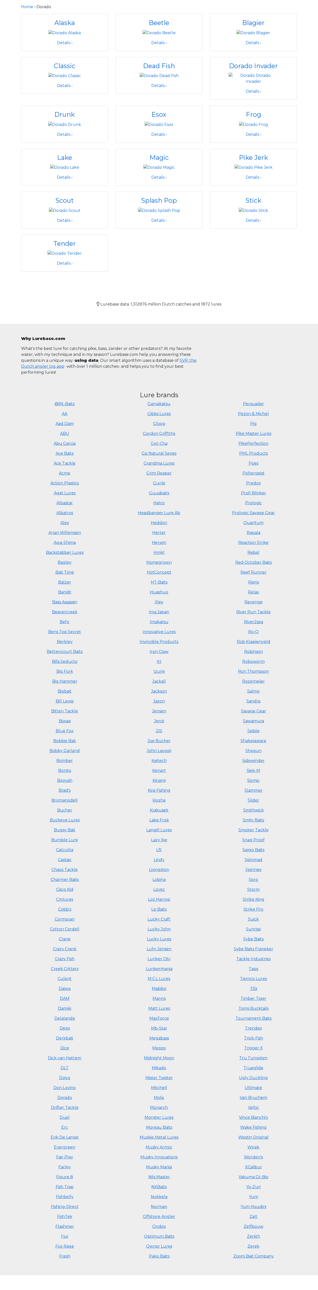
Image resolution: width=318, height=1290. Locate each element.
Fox (64, 1236)
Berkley (65, 641)
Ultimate (253, 1087)
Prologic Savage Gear (253, 512)
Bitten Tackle (64, 711)
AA (64, 413)
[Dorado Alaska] (64, 32)
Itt (159, 661)
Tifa (253, 988)
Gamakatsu (159, 403)
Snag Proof (253, 840)
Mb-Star (159, 1028)
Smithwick (253, 810)
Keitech (159, 760)
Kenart (159, 770)
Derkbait (64, 1038)
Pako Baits (159, 1256)
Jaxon (159, 701)
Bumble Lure (64, 840)
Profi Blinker (253, 493)
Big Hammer (64, 681)
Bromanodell (64, 800)
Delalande (64, 1018)
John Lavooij (159, 750)
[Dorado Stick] (253, 210)
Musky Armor (159, 1147)
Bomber (64, 760)
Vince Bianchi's (253, 1117)
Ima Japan (159, 612)
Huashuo (159, 592)
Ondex (159, 1226)
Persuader (253, 403)
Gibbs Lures (159, 413)
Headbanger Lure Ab (159, 512)
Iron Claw (159, 651)
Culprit (65, 978)
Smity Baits (253, 820)
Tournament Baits (254, 1018)
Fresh (64, 1256)
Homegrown (159, 562)
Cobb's (64, 909)
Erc (64, 1127)
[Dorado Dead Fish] (159, 75)
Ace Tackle (65, 463)
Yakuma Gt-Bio (253, 1177)
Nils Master (159, 1177)
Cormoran (65, 919)
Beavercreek (65, 612)
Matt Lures (159, 1008)
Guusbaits (159, 493)
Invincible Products (159, 641)
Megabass (159, 1038)
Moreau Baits (159, 1127)
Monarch (159, 1107)
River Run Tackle (253, 612)
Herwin (159, 542)
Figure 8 (64, 1177)
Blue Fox (65, 731)
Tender (64, 243)
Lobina (159, 879)
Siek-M (253, 770)
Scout (64, 200)
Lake (64, 157)
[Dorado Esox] (159, 124)
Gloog (159, 423)
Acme (64, 473)
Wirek (253, 1147)
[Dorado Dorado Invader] (253, 78)
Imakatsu (159, 621)
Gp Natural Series (159, 453)
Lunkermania (159, 968)
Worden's (253, 1157)
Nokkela (159, 1196)
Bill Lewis (65, 701)
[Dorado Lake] (64, 167)
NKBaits (159, 1186)
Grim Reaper (159, 473)
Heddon (159, 522)
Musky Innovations (159, 1157)
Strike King (253, 899)
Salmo (253, 691)
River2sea (253, 621)
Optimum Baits (159, 1236)
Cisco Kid (64, 889)
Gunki (159, 483)
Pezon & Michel (253, 413)
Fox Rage (64, 1246)
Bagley (65, 562)
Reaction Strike (253, 542)
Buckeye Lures (65, 820)
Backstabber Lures (64, 552)
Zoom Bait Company (253, 1256)
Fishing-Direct (65, 1206)
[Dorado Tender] (64, 253)
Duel (65, 1117)
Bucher (64, 810)
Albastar (64, 503)
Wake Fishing (253, 1127)
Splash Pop (159, 200)
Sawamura (253, 721)
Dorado (64, 1097)
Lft (159, 849)
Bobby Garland (64, 750)
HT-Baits (159, 582)
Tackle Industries (253, 958)
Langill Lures (159, 830)
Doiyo (64, 1077)
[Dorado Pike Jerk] (254, 167)
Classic (64, 66)
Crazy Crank (65, 949)
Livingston (159, 869)
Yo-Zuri (253, 1186)
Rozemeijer (253, 681)
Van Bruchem (253, 1097)
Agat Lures (65, 493)
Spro (253, 879)
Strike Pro (253, 909)
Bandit (64, 592)
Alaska (64, 23)
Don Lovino (64, 1087)
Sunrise (253, 929)
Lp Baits (159, 909)
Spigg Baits (253, 849)
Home (27, 6)
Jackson (159, 691)
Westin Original (253, 1137)
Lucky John (159, 929)
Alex (64, 522)
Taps (253, 968)
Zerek (253, 1246)
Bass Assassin (64, 602)
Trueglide (253, 1068)
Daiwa (65, 988)
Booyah (64, 780)
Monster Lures (159, 1117)
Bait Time (64, 572)
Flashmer (64, 1226)
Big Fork (64, 671)
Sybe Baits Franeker (253, 949)
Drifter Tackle (65, 1107)
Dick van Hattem (64, 1058)
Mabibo (159, 988)
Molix (159, 1097)
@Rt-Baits (65, 403)
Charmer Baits (65, 879)
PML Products (253, 453)
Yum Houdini (253, 1206)
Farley (64, 1167)
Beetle (159, 23)
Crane (65, 939)
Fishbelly (65, 1196)
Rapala (253, 532)
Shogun (253, 750)
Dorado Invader (253, 66)
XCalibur (253, 1167)
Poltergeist (253, 473)
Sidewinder (253, 760)
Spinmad (253, 859)
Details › (65, 42)
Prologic (253, 503)
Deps (65, 1028)
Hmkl (159, 552)
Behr (65, 621)
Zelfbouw (253, 1226)
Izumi (159, 671)
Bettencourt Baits (64, 651)
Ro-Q (253, 631)
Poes (253, 463)
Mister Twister (159, 1077)
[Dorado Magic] (159, 167)
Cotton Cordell (65, 929)
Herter (159, 532)
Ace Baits (65, 453)
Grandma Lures (159, 463)
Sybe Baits (253, 939)
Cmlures (64, 899)
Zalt (253, 1216)
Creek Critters (65, 968)
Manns (159, 998)
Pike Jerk (253, 157)
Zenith (253, 1236)
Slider (253, 800)
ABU (64, 433)
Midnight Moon (159, 1058)
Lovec (159, 889)
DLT (65, 1068)
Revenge (253, 602)
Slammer (253, 790)
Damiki (64, 1008)
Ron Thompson (253, 671)
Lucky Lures (159, 939)
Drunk (64, 114)
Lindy (159, 859)
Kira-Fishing (159, 790)
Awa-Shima (65, 542)
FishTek (64, 1216)
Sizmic (253, 780)
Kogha (159, 800)
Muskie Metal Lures (159, 1137)
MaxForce (159, 1018)
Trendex (253, 1028)
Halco (159, 503)
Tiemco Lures (253, 978)
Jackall (159, 681)
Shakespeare (253, 740)
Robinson (253, 651)
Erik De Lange (65, 1137)
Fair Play (64, 1157)
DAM (65, 998)
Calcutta (64, 849)
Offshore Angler (159, 1216)
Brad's (65, 790)
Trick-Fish (253, 1038)
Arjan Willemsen (64, 532)
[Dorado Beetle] (159, 32)
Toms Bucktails (253, 1008)
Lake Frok (159, 820)
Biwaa (65, 721)
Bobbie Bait (64, 740)
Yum (253, 1196)
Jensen (159, 711)
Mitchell (159, 1087)
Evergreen (64, 1147)
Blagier (253, 23)
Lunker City (159, 958)
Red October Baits (253, 562)
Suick (253, 919)
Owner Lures (159, 1246)
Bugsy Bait (64, 830)
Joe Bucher (159, 740)
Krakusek (159, 810)
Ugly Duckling (253, 1077)
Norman (159, 1206)
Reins (253, 582)
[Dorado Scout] (64, 210)
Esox (159, 114)
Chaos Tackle (64, 869)
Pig (253, 423)
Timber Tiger (253, 998)
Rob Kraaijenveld (253, 641)
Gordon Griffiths (159, 433)
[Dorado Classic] (64, 75)
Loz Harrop (159, 899)
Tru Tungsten (253, 1058)
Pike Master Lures (253, 433)
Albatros (64, 512)
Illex (159, 602)
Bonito (64, 770)
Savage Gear (253, 711)
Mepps (159, 1048)
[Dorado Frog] (253, 124)
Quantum (253, 522)
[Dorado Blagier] (253, 32)
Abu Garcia (65, 443)
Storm (253, 889)
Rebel (253, 552)
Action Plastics (64, 483)
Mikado (159, 1068)
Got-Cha (159, 443)
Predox (253, 483)
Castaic (65, 859)
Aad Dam (65, 423)
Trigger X (253, 1048)
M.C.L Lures (159, 978)
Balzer (64, 582)
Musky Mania (159, 1167)
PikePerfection (253, 443)
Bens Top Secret (64, 631)
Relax (253, 592)
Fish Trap (65, 1186)
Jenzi (159, 721)
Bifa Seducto (65, 661)
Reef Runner (253, 572)
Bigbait (65, 691)
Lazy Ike (159, 840)
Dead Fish (159, 66)
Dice (64, 1048)
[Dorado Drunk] (64, 124)
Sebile (253, 731)
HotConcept (159, 572)
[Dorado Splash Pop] (159, 210)
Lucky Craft (159, 919)
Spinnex (253, 869)
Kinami (159, 780)
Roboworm (253, 661)
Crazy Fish (65, 958)
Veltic (253, 1107)
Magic (159, 157)
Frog (253, 114)
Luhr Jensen (159, 949)
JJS (159, 731)
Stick (253, 200)
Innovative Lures (159, 631)
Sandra (253, 701)
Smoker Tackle (253, 830)
